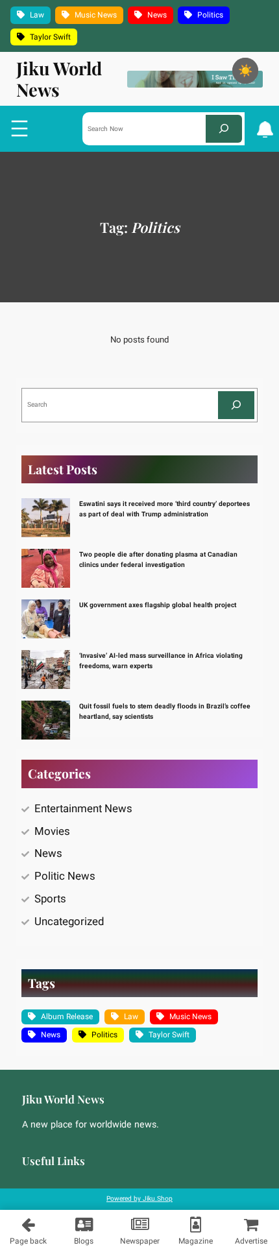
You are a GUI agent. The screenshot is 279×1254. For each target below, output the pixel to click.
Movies (52, 831)
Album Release (67, 1016)
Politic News (64, 876)
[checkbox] (245, 71)
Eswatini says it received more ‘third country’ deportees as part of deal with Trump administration (164, 509)
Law (37, 15)
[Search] (224, 129)
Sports (50, 899)
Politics (210, 15)
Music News (96, 15)
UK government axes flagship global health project (157, 605)
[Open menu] (19, 128)
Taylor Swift (50, 37)
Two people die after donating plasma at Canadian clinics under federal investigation (158, 559)
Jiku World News (59, 78)
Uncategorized (69, 921)
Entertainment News (83, 809)
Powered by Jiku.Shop (139, 1198)
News (157, 15)
